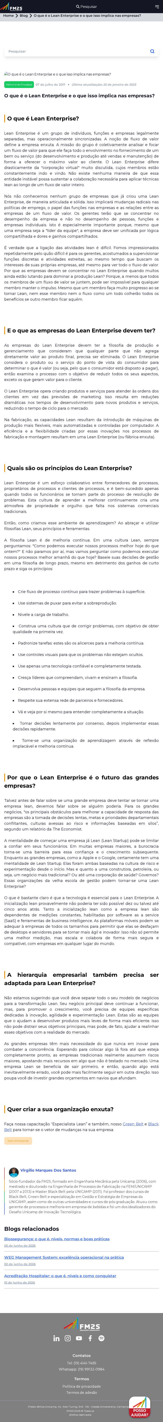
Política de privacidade (81, 1386)
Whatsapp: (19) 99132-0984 (81, 1369)
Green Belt (133, 1124)
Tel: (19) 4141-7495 (81, 1363)
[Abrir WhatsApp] (10, 1411)
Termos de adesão (81, 1393)
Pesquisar (88, 7)
